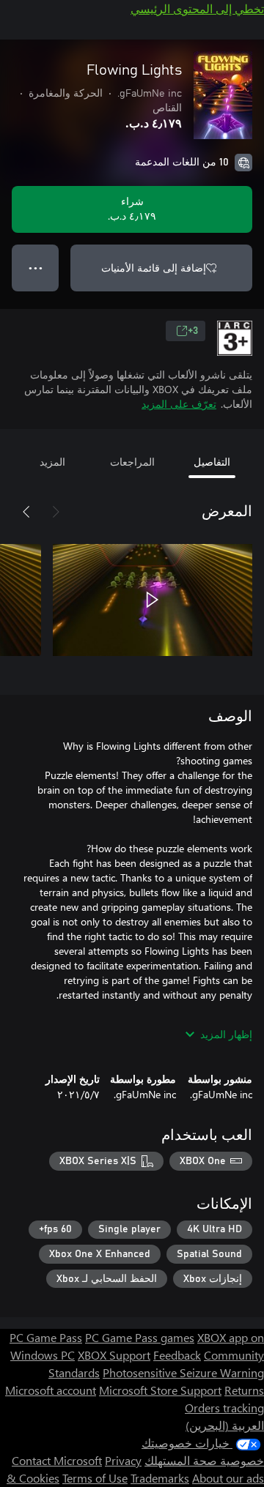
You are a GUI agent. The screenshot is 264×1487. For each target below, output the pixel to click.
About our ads (228, 1478)
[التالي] (26, 512)
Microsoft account (50, 1390)
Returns (244, 1390)
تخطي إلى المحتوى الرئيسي (197, 8)
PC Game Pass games (139, 1337)
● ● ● (36, 268)
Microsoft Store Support (160, 1390)
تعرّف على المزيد (179, 404)
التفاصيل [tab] (212, 462)
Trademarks (160, 1478)
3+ (193, 331)
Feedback (177, 1355)
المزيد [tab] (52, 462)
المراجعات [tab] (132, 462)
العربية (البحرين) (225, 1425)
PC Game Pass (46, 1337)
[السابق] (55, 512)
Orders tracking (224, 1407)
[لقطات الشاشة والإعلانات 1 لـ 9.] (152, 600)
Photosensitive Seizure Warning (183, 1372)
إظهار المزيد (226, 1034)
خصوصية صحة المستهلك (204, 1460)
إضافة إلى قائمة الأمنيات (153, 268)
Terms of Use (95, 1478)
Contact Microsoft (57, 1460)
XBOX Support (114, 1355)
